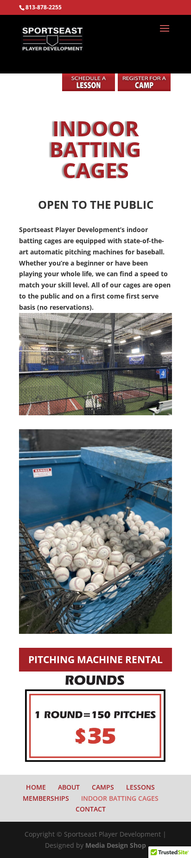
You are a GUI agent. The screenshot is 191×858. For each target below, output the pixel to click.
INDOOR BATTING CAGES (120, 798)
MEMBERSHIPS (46, 798)
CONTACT (91, 809)
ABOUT (69, 787)
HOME (36, 787)
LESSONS (140, 787)
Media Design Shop (115, 845)
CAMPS (103, 787)
